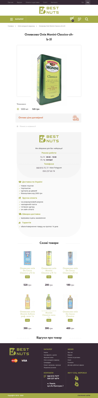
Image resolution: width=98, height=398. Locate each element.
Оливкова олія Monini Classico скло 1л (48, 314)
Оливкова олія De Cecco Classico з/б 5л (27, 270)
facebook (76, 378)
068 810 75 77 (42, 168)
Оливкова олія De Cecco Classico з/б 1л (70, 270)
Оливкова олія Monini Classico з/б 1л (48, 270)
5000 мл (27, 277)
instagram (76, 384)
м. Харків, (51, 384)
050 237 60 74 (49, 171)
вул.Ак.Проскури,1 (55, 386)
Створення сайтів (84, 395)
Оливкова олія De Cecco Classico (70, 314)
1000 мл (48, 277)
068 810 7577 (53, 376)
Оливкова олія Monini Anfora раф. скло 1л (27, 314)
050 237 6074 (53, 379)
